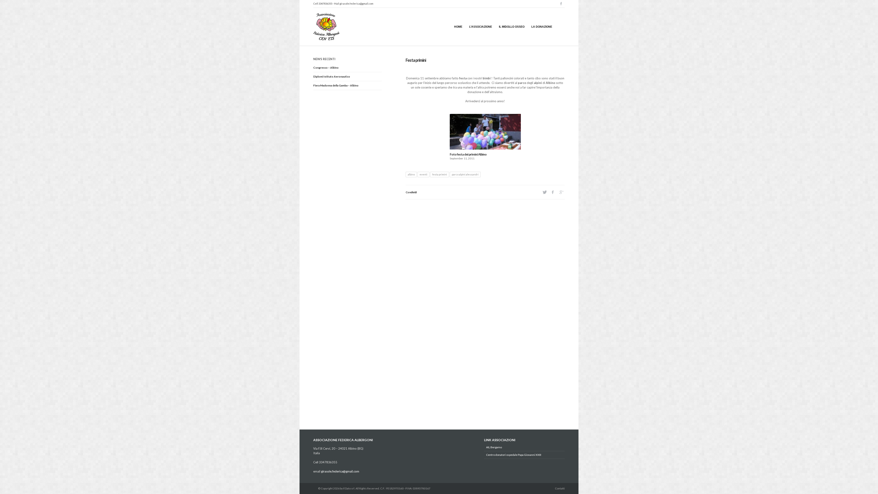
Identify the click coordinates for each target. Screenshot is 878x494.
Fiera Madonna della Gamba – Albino (336, 85)
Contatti (560, 488)
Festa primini (416, 60)
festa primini (439, 174)
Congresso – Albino (326, 67)
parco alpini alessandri (465, 174)
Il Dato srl (348, 488)
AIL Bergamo (494, 447)
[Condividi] (544, 192)
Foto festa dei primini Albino (468, 154)
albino (411, 174)
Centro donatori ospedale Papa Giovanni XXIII (513, 454)
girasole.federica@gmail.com (356, 3)
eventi (423, 174)
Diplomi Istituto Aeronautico (331, 76)
